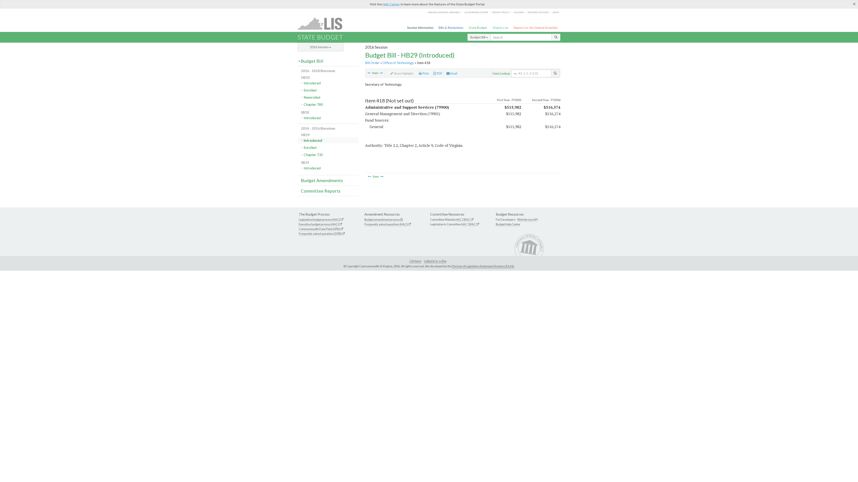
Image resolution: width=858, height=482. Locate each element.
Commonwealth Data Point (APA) (319, 229)
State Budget (478, 27)
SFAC (466, 219)
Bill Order (372, 63)
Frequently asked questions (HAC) (386, 224)
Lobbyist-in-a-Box (435, 261)
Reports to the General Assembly (535, 27)
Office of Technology (398, 63)
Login (555, 12)
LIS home (519, 12)
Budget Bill (478, 37)
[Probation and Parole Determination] (369, 73)
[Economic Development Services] (381, 73)
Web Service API (527, 219)
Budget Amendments (322, 180)
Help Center (391, 4)
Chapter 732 (313, 154)
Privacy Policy (501, 12)
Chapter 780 (313, 104)
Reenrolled (312, 97)
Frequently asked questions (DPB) (320, 233)
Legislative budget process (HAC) (319, 219)
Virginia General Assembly (444, 12)
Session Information (420, 27)
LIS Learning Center (476, 12)
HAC (459, 219)
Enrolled (310, 90)
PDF (439, 73)
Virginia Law (500, 27)
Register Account (538, 12)
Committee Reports (321, 190)
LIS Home (415, 261)
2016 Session (319, 47)
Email (453, 73)
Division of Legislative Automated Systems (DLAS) (483, 266)
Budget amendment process (382, 219)
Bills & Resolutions (451, 27)
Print (425, 73)
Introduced (312, 83)
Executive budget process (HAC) (319, 224)
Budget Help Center (508, 224)
